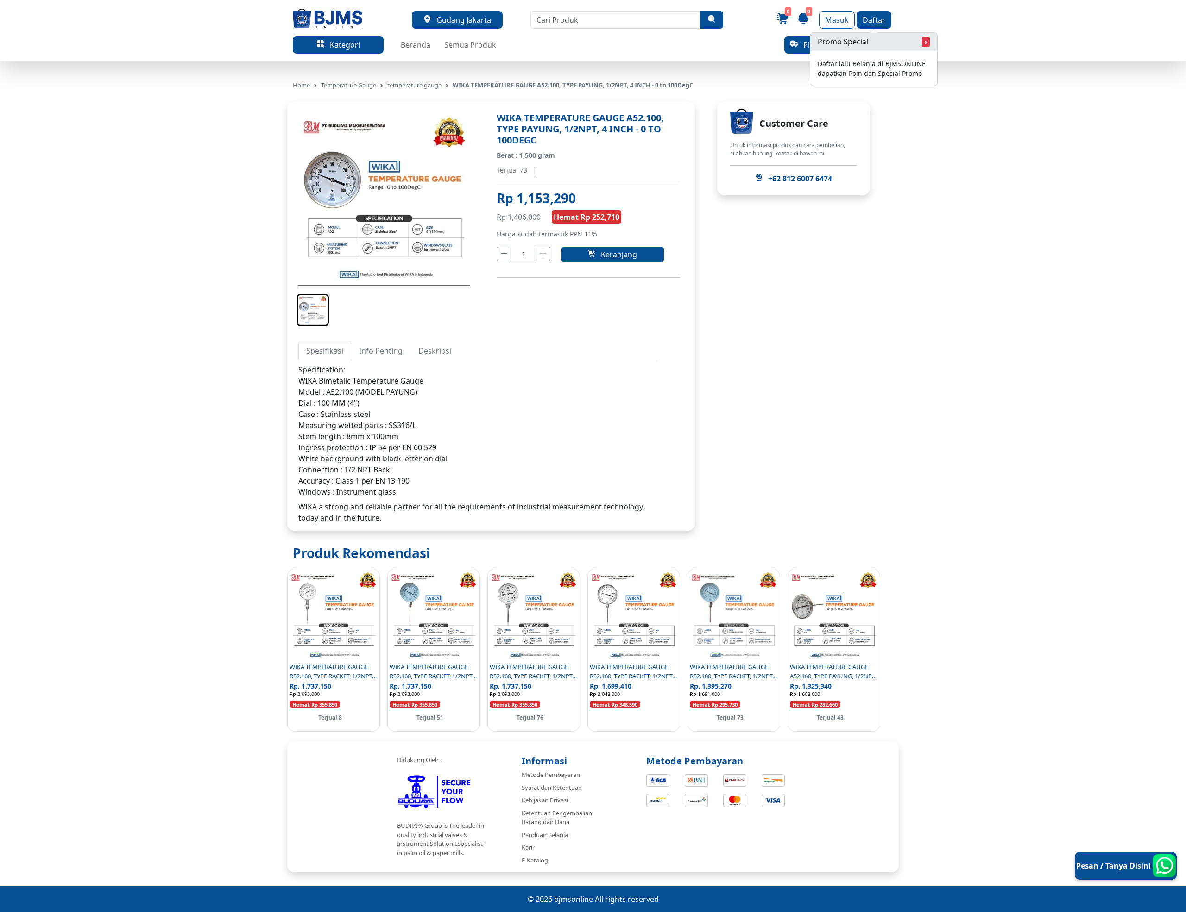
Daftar (874, 20)
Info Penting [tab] (381, 351)
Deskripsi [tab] (434, 351)
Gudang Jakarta (461, 20)
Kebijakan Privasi (545, 800)
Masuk (837, 20)
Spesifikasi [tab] (324, 351)
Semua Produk (470, 45)
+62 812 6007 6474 (797, 179)
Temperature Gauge (348, 85)
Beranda (415, 45)
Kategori (342, 45)
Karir (528, 847)
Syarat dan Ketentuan (552, 787)
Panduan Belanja (545, 835)
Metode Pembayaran (551, 774)
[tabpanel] (477, 430)
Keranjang (616, 254)
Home (301, 85)
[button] (312, 310)
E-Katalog (535, 860)
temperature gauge (414, 85)
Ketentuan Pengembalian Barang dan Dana (557, 817)
